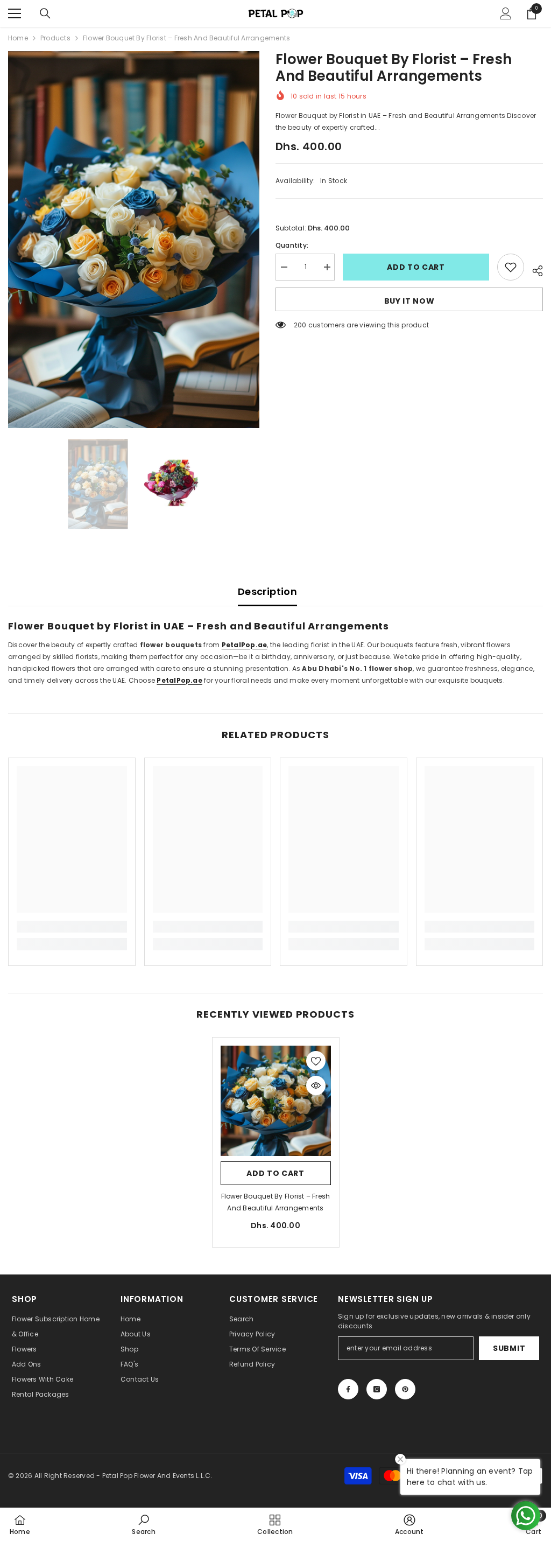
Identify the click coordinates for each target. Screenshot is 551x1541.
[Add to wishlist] (510, 267)
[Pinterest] (405, 1389)
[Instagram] (376, 1389)
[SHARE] (533, 269)
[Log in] (506, 13)
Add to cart (416, 267)
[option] (133, 239)
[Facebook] (348, 1389)
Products (55, 38)
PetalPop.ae (179, 680)
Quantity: (292, 245)
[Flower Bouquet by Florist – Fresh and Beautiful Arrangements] (276, 1101)
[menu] (14, 13)
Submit (509, 1348)
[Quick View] (316, 1085)
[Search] (45, 13)
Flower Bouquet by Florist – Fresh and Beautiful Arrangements (275, 1202)
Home (18, 38)
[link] (72, 927)
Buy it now (409, 301)
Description (267, 591)
